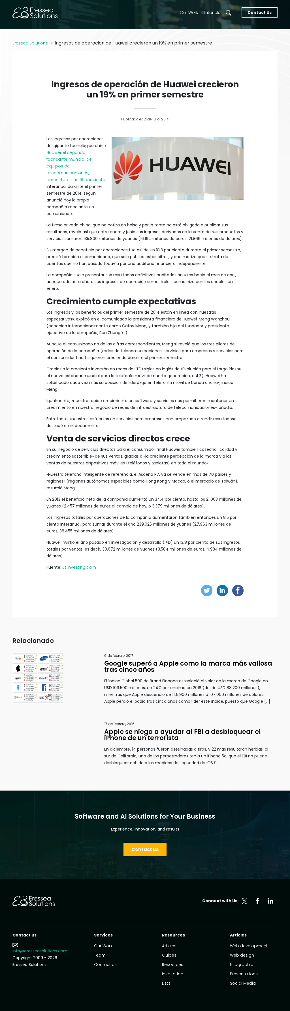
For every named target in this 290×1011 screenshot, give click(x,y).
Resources (172, 964)
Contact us (145, 849)
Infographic (241, 964)
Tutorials (211, 12)
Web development (249, 946)
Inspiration (172, 974)
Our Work (189, 12)
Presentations (244, 974)
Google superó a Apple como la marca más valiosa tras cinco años (188, 666)
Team (100, 955)
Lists (166, 983)
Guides (169, 955)
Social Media (243, 983)
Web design (242, 955)
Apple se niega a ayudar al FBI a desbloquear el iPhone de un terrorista (182, 734)
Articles (169, 946)
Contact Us (260, 12)
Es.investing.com (79, 567)
